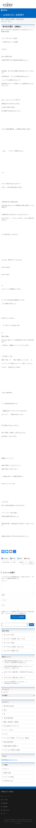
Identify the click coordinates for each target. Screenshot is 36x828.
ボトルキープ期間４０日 (11, 650)
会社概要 (5, 806)
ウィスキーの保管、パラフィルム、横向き (16, 738)
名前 (3, 595)
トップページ (6, 796)
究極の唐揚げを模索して (11, 746)
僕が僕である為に (5, 31)
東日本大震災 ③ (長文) (8, 562)
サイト (4, 605)
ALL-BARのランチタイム (12, 726)
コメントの (9, 777)
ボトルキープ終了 (9, 635)
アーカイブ (4, 692)
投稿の (7, 773)
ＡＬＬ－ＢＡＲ (8, 730)
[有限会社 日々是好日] (7, 5)
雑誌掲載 (5, 803)
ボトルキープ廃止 (9, 643)
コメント (4, 580)
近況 (5, 710)
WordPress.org (8, 781)
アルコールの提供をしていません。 (14, 681)
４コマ (6, 734)
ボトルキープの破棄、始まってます (14, 639)
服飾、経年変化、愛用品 (11, 722)
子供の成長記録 (8, 718)
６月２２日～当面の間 (10, 672)
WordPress (13, 821)
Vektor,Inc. (30, 821)
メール (4, 600)
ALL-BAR (5, 799)
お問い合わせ (6, 810)
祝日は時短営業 (8, 742)
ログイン (6, 769)
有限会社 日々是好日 (15, 819)
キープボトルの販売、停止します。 (14, 647)
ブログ (4, 813)
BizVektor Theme (21, 821)
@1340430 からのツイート (9, 760)
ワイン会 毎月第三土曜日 (12, 750)
